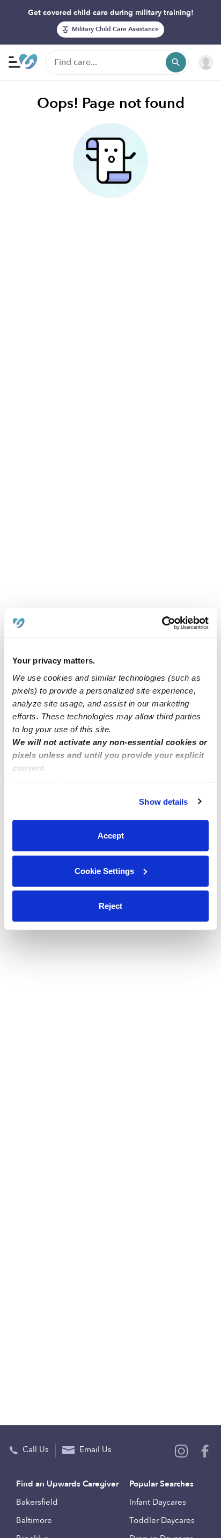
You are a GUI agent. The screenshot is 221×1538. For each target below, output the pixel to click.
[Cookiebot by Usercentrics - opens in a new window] (162, 623)
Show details (163, 801)
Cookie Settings (104, 870)
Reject (110, 905)
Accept (111, 835)
